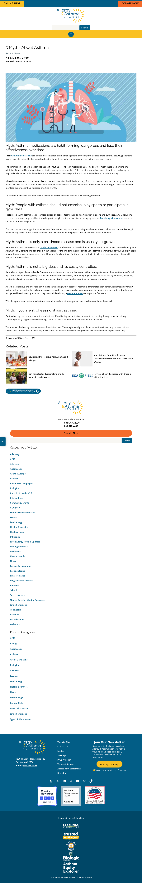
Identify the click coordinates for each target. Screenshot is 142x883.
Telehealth (15, 609)
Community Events (19, 502)
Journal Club (16, 703)
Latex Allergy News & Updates (25, 541)
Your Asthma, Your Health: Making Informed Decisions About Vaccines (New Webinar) (113, 358)
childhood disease (49, 247)
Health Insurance (19, 686)
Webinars (15, 624)
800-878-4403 (30, 765)
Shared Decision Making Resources (27, 600)
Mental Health (17, 556)
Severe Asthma (17, 595)
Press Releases (17, 575)
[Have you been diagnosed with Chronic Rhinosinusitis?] (82, 376)
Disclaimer (62, 773)
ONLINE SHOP (11, 3)
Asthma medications (21, 155)
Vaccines (14, 614)
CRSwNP (14, 670)
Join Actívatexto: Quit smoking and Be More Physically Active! (46, 376)
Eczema (14, 676)
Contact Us (62, 746)
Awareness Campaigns (21, 483)
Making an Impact (19, 546)
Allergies (14, 464)
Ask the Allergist (18, 473)
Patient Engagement (20, 566)
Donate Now (71, 433)
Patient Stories (17, 570)
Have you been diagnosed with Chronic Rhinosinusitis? (112, 376)
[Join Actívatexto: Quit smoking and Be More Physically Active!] (16, 376)
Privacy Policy (64, 759)
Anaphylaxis (16, 468)
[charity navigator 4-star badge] (47, 796)
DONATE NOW (130, 3)
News (17, 53)
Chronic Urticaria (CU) (21, 493)
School (13, 590)
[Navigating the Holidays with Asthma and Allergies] (16, 359)
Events (13, 517)
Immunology (16, 697)
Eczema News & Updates (22, 512)
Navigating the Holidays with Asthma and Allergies (48, 359)
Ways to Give (63, 742)
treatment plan (75, 293)
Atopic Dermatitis (18, 659)
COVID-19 (15, 507)
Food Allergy (16, 522)
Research (14, 585)
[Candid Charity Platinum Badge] (71, 796)
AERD (13, 459)
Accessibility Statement (69, 768)
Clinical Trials (16, 498)
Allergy (13, 643)
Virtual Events (17, 619)
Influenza (15, 536)
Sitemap (61, 755)
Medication (15, 551)
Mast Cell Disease (19, 708)
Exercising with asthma (111, 218)
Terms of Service (65, 764)
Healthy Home (17, 532)
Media (60, 750)
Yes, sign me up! (109, 764)
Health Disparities (19, 527)
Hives (13, 692)
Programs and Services (21, 580)
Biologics (14, 488)
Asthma (9, 53)
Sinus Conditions (18, 604)
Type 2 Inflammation (20, 719)
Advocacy (14, 454)
